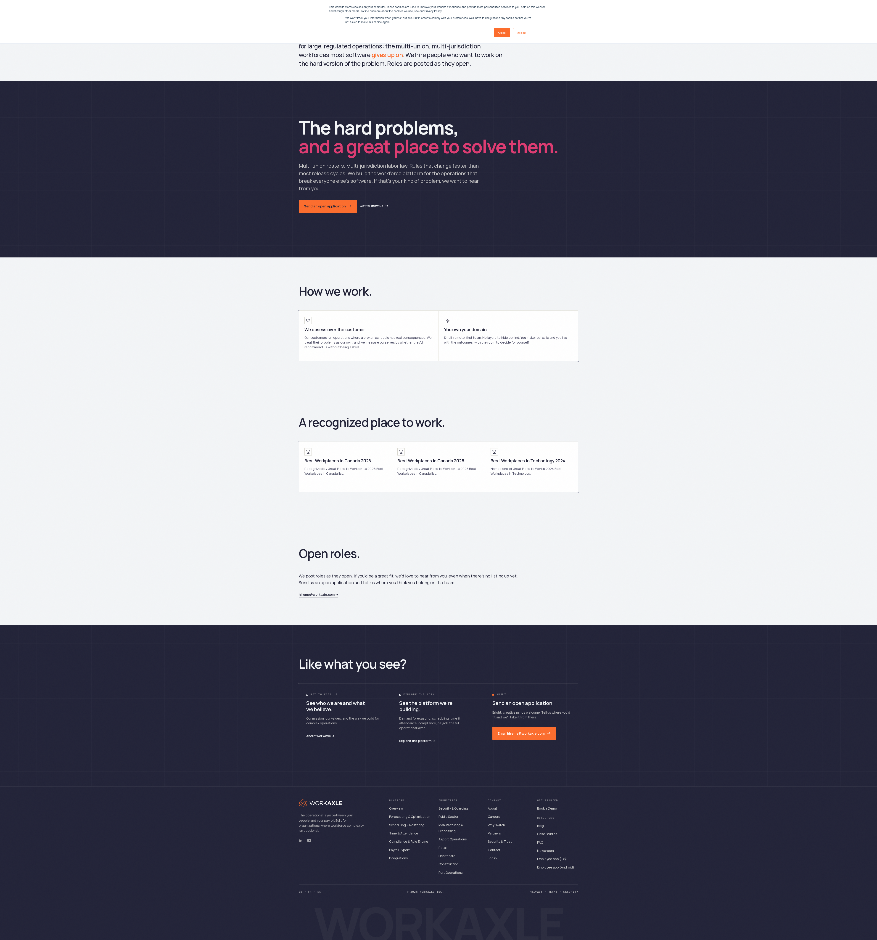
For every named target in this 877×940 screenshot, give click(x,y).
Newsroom (545, 850)
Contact (494, 850)
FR (310, 892)
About (492, 808)
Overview (396, 808)
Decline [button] (521, 32)
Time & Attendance (403, 833)
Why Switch (496, 825)
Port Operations (450, 872)
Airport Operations (452, 839)
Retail (442, 847)
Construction (448, 864)
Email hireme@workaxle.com (521, 733)
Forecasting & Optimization (409, 816)
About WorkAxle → (320, 736)
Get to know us (371, 206)
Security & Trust (500, 841)
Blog (540, 825)
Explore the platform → (417, 741)
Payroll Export (399, 850)
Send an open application (325, 206)
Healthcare (446, 856)
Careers (494, 816)
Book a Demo (547, 808)
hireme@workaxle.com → (318, 594)
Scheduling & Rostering (406, 825)
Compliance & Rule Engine (408, 841)
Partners (494, 833)
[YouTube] (309, 840)
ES (319, 892)
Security (570, 892)
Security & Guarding (453, 808)
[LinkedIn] (301, 840)
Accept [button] (502, 32)
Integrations (398, 858)
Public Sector (448, 816)
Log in (492, 858)
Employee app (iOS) (552, 859)
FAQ (540, 842)
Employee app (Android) (555, 867)
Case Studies (547, 834)
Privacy (536, 892)
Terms (553, 892)
